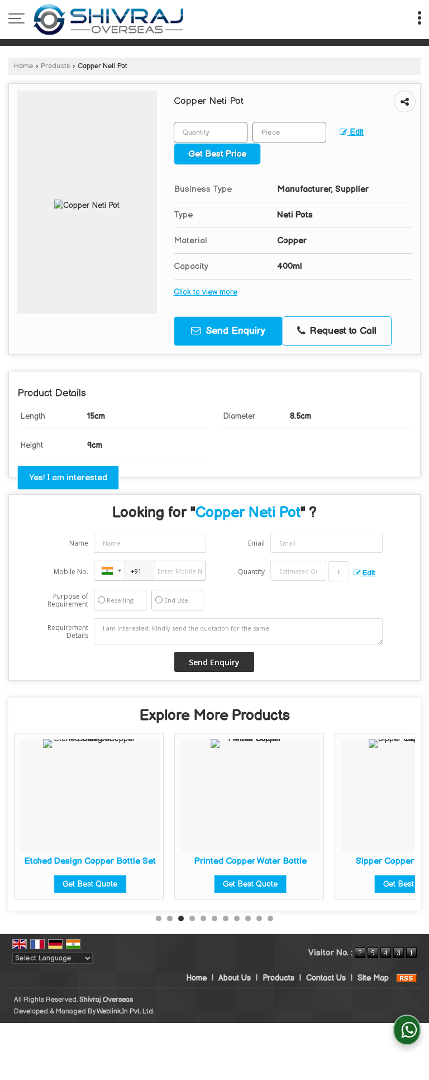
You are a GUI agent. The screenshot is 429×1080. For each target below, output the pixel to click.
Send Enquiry (234, 331)
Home (23, 66)
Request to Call (341, 331)
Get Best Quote (90, 884)
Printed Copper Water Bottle (250, 861)
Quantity (251, 571)
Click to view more (205, 292)
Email (256, 543)
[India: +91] (109, 571)
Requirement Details (67, 632)
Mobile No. (71, 571)
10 (259, 918)
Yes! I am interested (68, 477)
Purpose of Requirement (67, 600)
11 (270, 918)
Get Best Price (217, 154)
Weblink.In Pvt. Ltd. (125, 1011)
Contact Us (326, 978)
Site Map (373, 978)
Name (78, 543)
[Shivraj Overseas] (108, 19)
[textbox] (289, 132)
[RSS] (407, 978)
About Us (234, 978)
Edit (355, 132)
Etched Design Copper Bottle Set (90, 861)
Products (55, 66)
